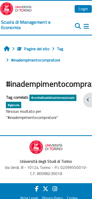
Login (83, 9)
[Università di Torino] (16, 8)
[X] (45, 188)
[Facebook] (37, 188)
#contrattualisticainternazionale (53, 97)
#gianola (13, 105)
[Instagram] (54, 188)
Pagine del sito (37, 49)
